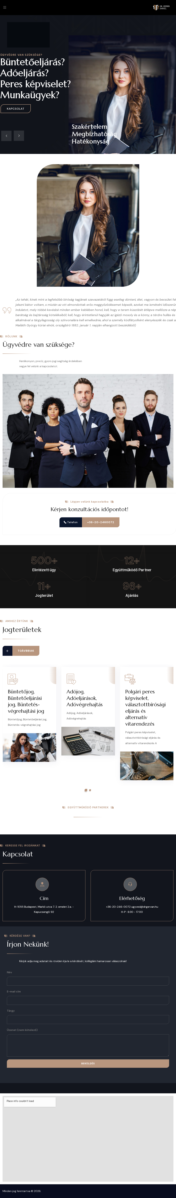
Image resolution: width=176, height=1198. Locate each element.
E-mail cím (14, 991)
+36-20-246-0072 (118, 907)
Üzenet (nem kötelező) (22, 1030)
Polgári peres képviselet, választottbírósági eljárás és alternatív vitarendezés (145, 707)
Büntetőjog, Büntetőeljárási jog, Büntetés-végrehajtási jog (26, 701)
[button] (86, 790)
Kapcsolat (15, 109)
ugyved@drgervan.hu (144, 907)
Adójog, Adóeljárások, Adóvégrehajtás (85, 698)
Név (9, 972)
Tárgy (11, 1011)
